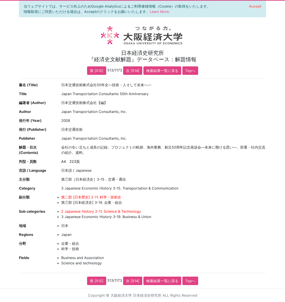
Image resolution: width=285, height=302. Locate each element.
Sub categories (32, 211)
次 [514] (132, 70)
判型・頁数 (28, 161)
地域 (22, 225)
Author (25, 111)
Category (27, 188)
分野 (22, 243)
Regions (26, 234)
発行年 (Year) (30, 120)
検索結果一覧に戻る (162, 70)
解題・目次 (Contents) (28, 150)
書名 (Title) (28, 85)
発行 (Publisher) (33, 129)
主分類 (24, 179)
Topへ (190, 70)
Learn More (159, 11)
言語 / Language (32, 170)
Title (23, 94)
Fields (24, 257)
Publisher (27, 138)
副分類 (24, 197)
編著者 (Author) (32, 102)
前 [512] (96, 70)
